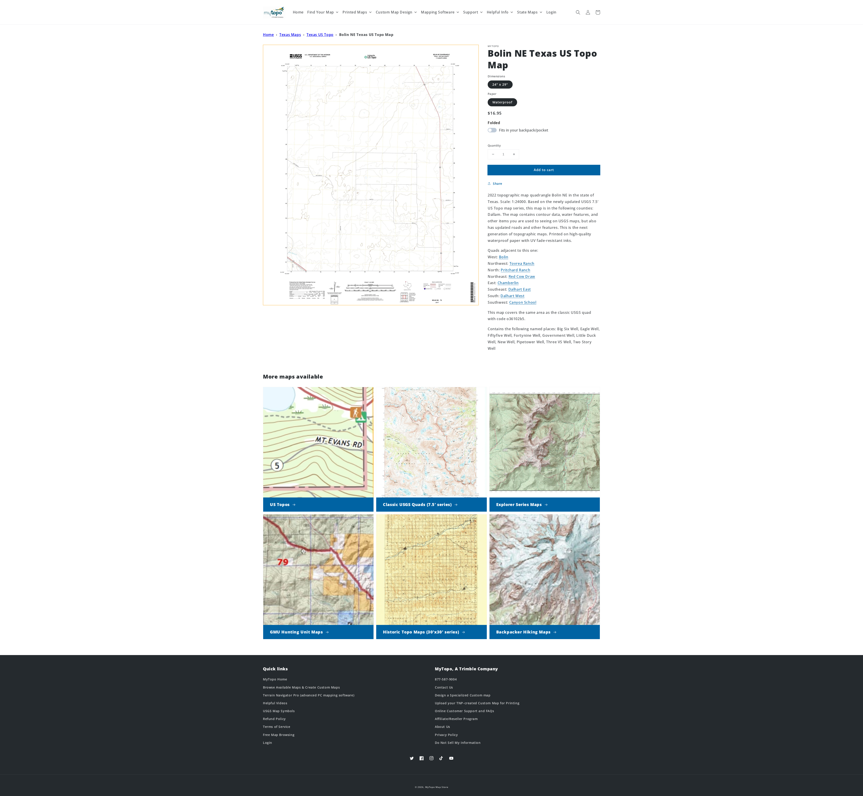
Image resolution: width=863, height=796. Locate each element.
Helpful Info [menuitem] (498, 12)
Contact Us (444, 687)
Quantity (494, 145)
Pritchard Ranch (515, 270)
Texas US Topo (320, 34)
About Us (442, 727)
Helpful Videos (275, 703)
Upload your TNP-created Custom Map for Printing (477, 703)
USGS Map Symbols (279, 711)
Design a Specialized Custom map (463, 695)
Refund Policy (274, 719)
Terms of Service (276, 727)
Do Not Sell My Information (458, 742)
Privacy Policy (446, 735)
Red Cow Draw (522, 276)
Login (267, 742)
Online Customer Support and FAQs (464, 711)
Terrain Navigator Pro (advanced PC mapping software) (308, 695)
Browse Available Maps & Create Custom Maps (301, 687)
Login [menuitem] (551, 12)
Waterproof (502, 102)
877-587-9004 (446, 679)
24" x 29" (500, 84)
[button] (578, 12)
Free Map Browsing (278, 735)
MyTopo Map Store (436, 787)
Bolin (503, 256)
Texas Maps (290, 34)
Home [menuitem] (298, 12)
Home (268, 34)
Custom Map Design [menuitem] (394, 12)
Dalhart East (519, 289)
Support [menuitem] (470, 12)
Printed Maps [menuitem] (355, 12)
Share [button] (497, 183)
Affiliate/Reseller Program (456, 719)
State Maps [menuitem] (527, 12)
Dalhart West (512, 295)
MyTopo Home (275, 679)
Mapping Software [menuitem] (438, 12)
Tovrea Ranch (521, 263)
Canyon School (522, 302)
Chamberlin (508, 282)
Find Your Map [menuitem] (320, 12)
